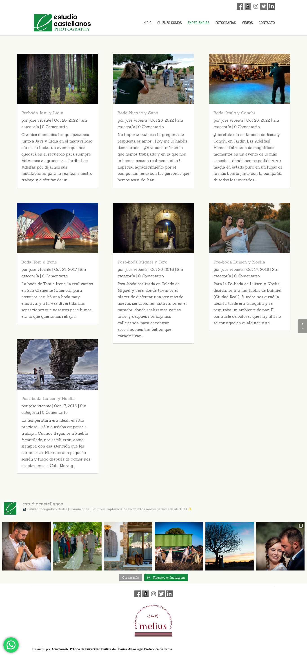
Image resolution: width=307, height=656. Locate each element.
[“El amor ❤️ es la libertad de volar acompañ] (26, 546)
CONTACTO (267, 23)
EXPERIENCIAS (198, 23)
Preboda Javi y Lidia (42, 112)
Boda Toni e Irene (39, 262)
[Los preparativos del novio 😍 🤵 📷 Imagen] (128, 546)
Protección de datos (158, 649)
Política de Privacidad (85, 649)
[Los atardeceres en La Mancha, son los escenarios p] (229, 546)
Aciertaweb (59, 649)
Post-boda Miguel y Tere (142, 262)
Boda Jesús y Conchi (234, 112)
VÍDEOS (247, 23)
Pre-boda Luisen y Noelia (239, 262)
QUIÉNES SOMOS (169, 23)
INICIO (146, 23)
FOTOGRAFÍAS (225, 23)
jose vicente (40, 120)
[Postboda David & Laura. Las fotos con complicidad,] (280, 546)
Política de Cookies (114, 649)
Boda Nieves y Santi (138, 112)
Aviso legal (135, 649)
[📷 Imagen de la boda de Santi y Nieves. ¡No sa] (179, 546)
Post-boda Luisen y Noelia (48, 398)
